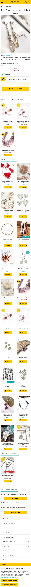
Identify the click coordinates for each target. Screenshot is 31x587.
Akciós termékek (7, 6)
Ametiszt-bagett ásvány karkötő (8, 150)
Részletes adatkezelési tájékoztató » (9, 577)
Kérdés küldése (15, 512)
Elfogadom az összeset (10, 584)
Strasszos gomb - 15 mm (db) (7, 356)
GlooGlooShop (7, 55)
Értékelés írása (15, 498)
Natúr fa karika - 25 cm (7, 239)
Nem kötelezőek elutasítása (9, 580)
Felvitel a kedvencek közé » (7, 93)
